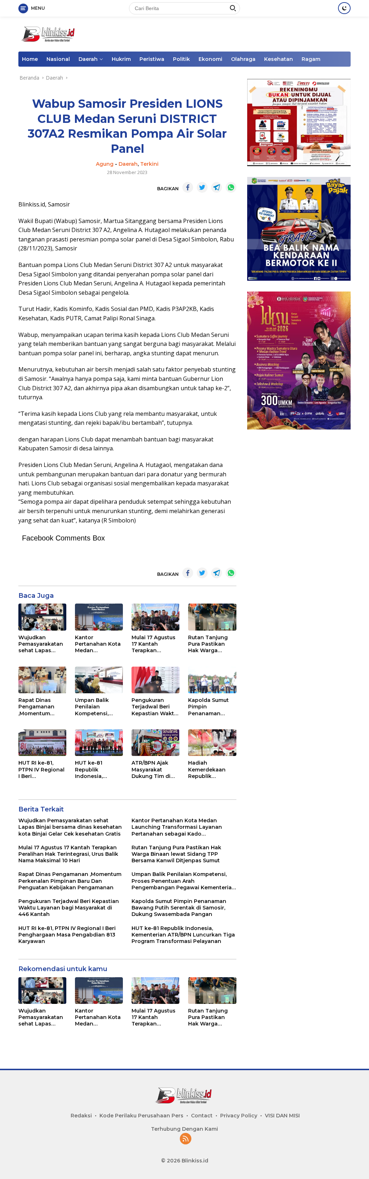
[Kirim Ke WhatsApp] (231, 187)
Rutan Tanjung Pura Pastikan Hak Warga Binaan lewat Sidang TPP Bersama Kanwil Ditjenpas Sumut (210, 644)
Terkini (149, 164)
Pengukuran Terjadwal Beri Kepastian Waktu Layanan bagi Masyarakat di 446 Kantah (154, 707)
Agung (105, 164)
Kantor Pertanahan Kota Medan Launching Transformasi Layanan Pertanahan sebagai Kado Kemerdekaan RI (98, 644)
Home (30, 59)
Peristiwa (151, 59)
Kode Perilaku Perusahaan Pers (141, 1115)
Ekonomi (210, 59)
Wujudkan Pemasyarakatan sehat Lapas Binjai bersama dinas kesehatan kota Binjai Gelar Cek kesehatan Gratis (40, 644)
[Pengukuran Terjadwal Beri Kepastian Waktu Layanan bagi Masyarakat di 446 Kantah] (155, 680)
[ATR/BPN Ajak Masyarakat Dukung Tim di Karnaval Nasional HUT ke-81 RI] (155, 742)
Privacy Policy (238, 1115)
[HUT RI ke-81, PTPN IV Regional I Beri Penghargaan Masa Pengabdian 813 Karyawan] (42, 742)
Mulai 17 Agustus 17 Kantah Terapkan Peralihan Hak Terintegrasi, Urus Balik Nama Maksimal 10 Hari (155, 644)
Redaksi (81, 1115)
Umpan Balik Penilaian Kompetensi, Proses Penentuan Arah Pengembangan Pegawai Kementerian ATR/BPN (96, 707)
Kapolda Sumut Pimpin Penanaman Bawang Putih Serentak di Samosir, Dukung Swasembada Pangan (210, 707)
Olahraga (243, 59)
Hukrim (121, 59)
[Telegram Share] (216, 187)
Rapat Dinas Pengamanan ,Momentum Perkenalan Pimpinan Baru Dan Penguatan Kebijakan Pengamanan (39, 707)
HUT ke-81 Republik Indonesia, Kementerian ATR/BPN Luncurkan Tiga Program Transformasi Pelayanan (96, 769)
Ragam (311, 59)
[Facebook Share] (187, 187)
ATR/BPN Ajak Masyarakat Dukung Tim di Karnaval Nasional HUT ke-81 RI (155, 769)
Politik (181, 59)
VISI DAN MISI (282, 1115)
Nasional (58, 59)
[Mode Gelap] (344, 8)
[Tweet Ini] (202, 187)
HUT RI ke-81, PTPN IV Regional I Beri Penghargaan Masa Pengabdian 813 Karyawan (41, 769)
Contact (202, 1115)
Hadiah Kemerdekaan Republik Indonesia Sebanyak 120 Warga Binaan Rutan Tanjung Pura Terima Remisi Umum (208, 769)
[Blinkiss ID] (49, 33)
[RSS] (185, 1139)
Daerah (88, 59)
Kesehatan (278, 59)
